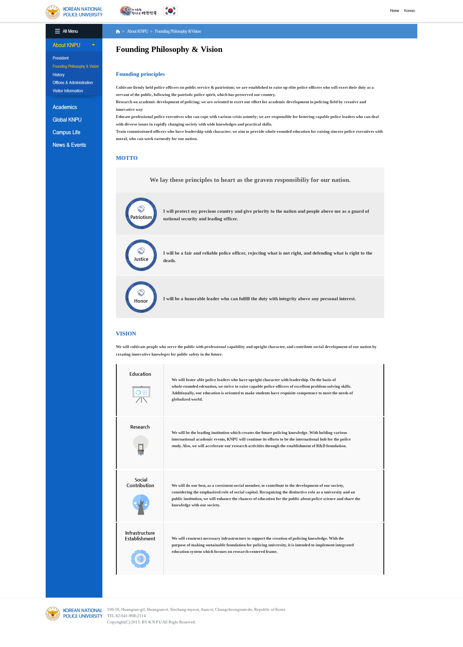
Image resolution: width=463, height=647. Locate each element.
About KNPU (74, 45)
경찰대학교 (74, 614)
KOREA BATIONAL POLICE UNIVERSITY (74, 12)
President (74, 58)
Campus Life (74, 132)
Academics (74, 107)
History (74, 75)
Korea (410, 11)
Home (396, 11)
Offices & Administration (74, 83)
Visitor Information (74, 91)
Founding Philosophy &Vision (74, 67)
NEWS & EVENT (74, 144)
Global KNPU (74, 119)
